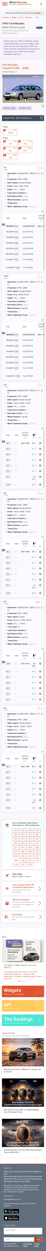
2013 (30, 843)
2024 (37, 830)
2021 (30, 834)
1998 (23, 860)
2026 (23, 830)
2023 (15, 834)
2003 (15, 856)
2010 (23, 847)
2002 (23, 856)
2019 (15, 839)
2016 (37, 839)
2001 (30, 856)
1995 (15, 864)
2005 (30, 852)
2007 (15, 852)
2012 (37, 843)
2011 (15, 847)
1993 (30, 864)
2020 (37, 834)
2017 (30, 839)
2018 (23, 839)
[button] (23, 13)
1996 (37, 860)
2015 (15, 843)
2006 (23, 852)
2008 (37, 847)
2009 (30, 847)
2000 (37, 856)
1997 (30, 860)
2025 (30, 830)
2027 (15, 830)
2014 (23, 843)
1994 (23, 864)
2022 (23, 834)
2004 (37, 852)
